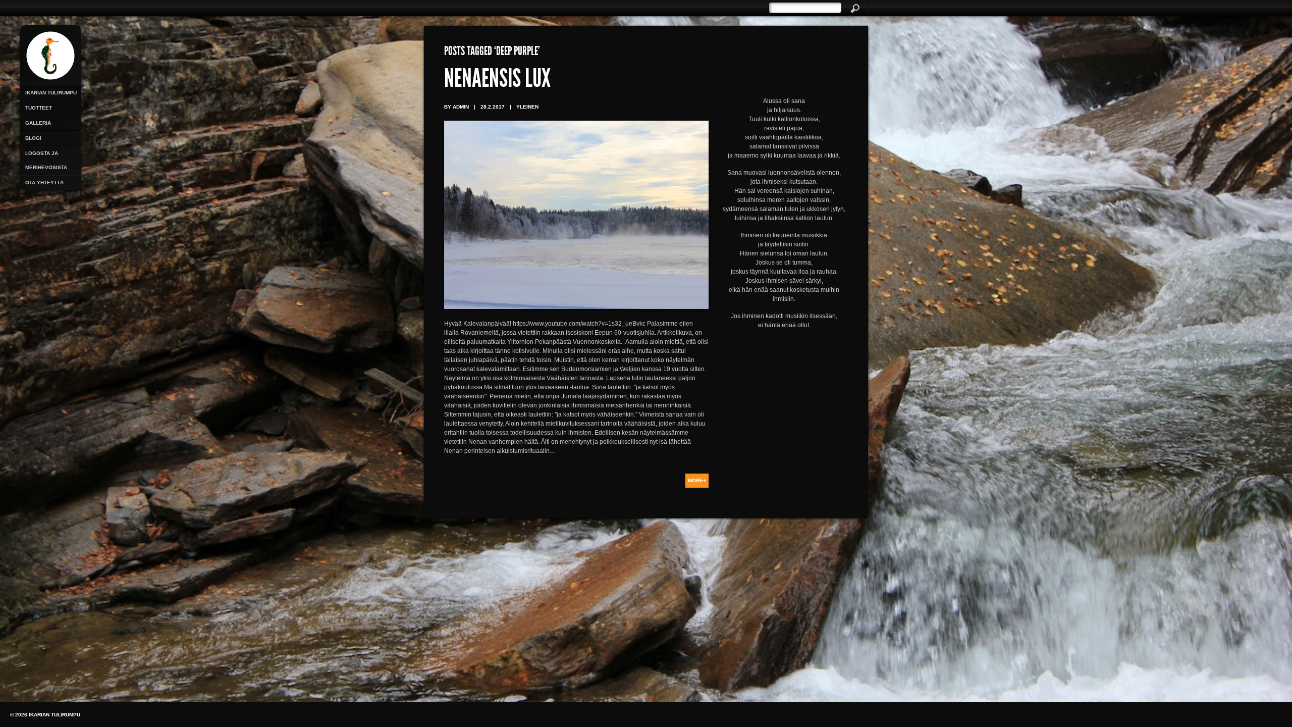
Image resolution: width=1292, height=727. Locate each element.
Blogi (33, 138)
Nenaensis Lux (497, 80)
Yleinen (527, 107)
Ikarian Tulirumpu (51, 92)
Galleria (38, 123)
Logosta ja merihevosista (46, 160)
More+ (697, 480)
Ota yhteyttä (44, 182)
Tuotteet (38, 108)
